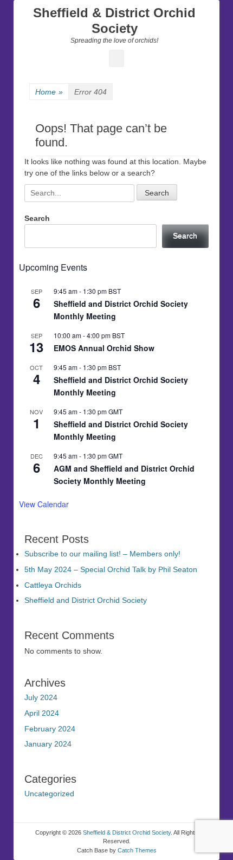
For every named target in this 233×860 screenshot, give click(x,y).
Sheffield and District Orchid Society (85, 600)
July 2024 (40, 697)
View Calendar (44, 504)
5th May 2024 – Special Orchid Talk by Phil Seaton (110, 569)
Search (37, 218)
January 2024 (48, 744)
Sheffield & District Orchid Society (114, 20)
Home (49, 92)
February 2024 (49, 728)
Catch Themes (137, 850)
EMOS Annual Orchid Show (104, 347)
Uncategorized (49, 793)
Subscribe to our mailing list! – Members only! (102, 553)
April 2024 (41, 713)
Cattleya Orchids (52, 585)
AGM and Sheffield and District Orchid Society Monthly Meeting (124, 474)
